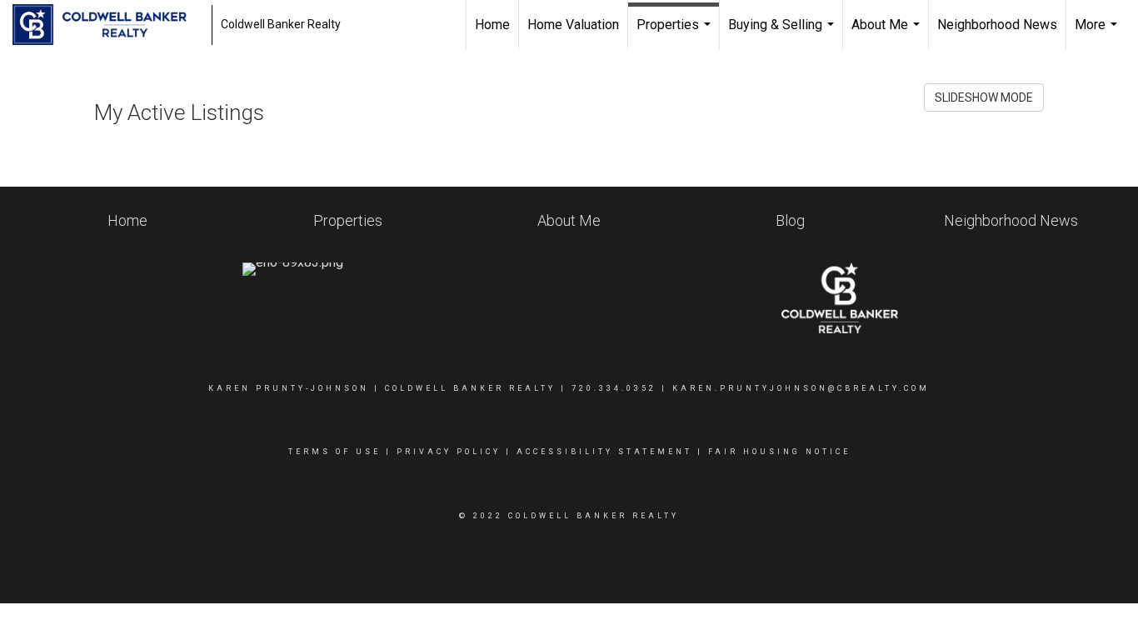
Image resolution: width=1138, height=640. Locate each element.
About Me (887, 33)
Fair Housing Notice (779, 452)
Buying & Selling (783, 33)
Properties (675, 33)
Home (492, 24)
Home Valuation (573, 24)
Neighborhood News (997, 24)
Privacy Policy (449, 452)
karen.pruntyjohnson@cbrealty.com (801, 388)
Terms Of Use (334, 452)
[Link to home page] (107, 25)
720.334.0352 (613, 388)
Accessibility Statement (604, 452)
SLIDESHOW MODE (984, 97)
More (1098, 33)
